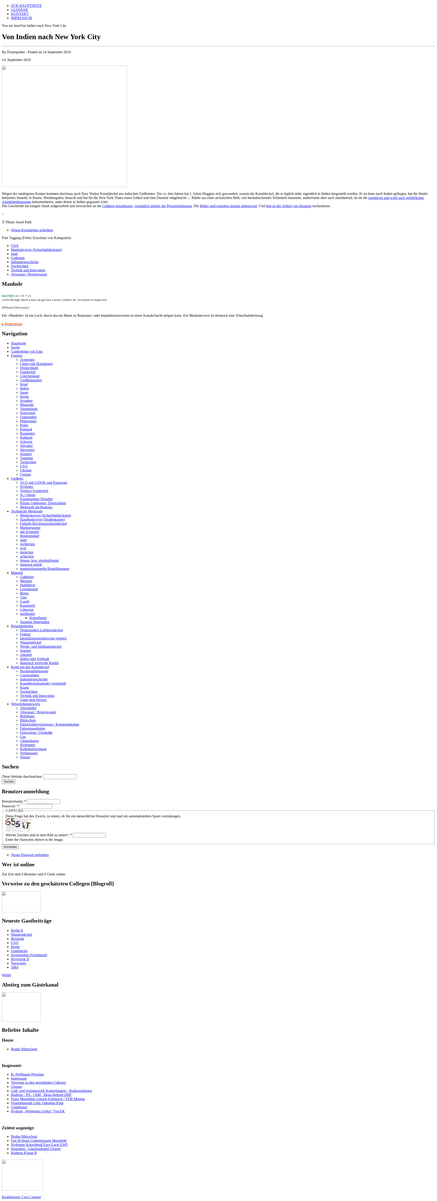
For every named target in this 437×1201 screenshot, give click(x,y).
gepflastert (27, 614)
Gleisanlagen (29, 741)
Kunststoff (27, 605)
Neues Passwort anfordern (30, 855)
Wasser (25, 757)
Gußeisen (18, 258)
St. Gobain (28, 495)
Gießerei (17, 478)
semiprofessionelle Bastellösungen (44, 569)
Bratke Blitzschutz (24, 1049)
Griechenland (29, 376)
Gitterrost (26, 610)
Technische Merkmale (27, 511)
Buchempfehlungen (34, 671)
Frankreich (28, 372)
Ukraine (26, 470)
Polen (24, 425)
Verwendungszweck (25, 704)
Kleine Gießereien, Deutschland (43, 503)
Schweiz (26, 442)
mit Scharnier (29, 532)
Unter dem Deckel (33, 700)
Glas (23, 597)
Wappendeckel (30, 642)
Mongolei (27, 405)
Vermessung (29, 753)
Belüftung (27, 716)
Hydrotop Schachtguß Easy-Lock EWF (39, 1145)
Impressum (19, 1078)
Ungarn (25, 474)
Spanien (26, 454)
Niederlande (29, 409)
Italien (24, 388)
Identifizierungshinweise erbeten (43, 638)
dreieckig (26, 552)
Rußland (26, 437)
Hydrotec (26, 487)
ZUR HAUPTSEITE (26, 6)
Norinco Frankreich (34, 491)
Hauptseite (18, 343)
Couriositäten (29, 675)
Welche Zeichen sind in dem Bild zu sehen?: (38, 835)
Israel (24, 384)
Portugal (26, 429)
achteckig (27, 556)
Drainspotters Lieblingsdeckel (41, 630)
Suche (15, 347)
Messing (26, 581)
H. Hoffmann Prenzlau (27, 1074)
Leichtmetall (29, 589)
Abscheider (28, 708)
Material (17, 573)
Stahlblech (27, 585)
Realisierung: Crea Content (21, 1197)
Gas (23, 737)
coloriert (26, 655)
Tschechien (28, 462)
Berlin (15, 947)
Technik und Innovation (28, 270)
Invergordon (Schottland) (29, 955)
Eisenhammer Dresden (36, 499)
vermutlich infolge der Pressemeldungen (163, 206)
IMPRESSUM (21, 18)
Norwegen (27, 413)
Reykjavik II (20, 959)
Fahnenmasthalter (32, 728)
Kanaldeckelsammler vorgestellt (43, 683)
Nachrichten (19, 266)
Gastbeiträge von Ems (27, 351)
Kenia (24, 396)
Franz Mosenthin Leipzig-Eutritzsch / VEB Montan (48, 1099)
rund (14, 254)
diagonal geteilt (31, 564)
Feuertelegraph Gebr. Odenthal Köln (37, 1103)
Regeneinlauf (29, 536)
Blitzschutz (28, 720)
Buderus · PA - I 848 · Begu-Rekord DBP (41, 1095)
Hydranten (27, 745)
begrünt (25, 651)
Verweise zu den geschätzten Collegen (38, 1082)
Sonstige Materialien (34, 622)
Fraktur (25, 634)
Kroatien (26, 401)
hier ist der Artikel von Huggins (288, 206)
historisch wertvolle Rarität (39, 663)
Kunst (24, 687)
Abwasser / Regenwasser (29, 274)
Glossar (16, 1087)
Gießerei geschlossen (117, 206)
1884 (14, 967)
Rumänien (27, 433)
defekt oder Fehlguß (34, 659)
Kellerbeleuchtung (33, 749)
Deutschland (29, 368)
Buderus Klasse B (24, 1153)
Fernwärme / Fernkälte (36, 732)
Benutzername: (14, 801)
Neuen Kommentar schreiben (32, 230)
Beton (24, 593)
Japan (24, 392)
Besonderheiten (22, 626)
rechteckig (27, 544)
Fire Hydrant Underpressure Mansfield (38, 1140)
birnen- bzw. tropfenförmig (39, 560)
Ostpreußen (28, 417)
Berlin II (17, 930)
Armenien (27, 360)
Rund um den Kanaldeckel (30, 667)
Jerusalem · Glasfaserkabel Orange (36, 1149)
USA (14, 245)
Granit (24, 601)
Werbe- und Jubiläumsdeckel (40, 646)
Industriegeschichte (24, 262)
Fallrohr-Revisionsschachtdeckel (43, 523)
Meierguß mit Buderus (36, 507)
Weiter (6, 975)
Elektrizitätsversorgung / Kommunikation (49, 724)
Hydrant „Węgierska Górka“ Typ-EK (38, 1111)
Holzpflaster (38, 618)
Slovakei (26, 446)
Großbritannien (31, 380)
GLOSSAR (19, 10)
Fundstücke (19, 951)
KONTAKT (20, 14)
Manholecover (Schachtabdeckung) (36, 250)
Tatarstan (26, 458)
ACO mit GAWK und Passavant (43, 482)
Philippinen (28, 421)
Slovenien (27, 450)
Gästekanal (19, 1107)
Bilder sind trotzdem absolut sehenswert (228, 206)
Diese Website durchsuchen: (22, 776)
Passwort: (10, 806)
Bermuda (17, 939)
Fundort (16, 355)
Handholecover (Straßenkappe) (42, 519)
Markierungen (30, 528)
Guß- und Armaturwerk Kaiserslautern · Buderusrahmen (51, 1091)
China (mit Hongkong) (36, 364)
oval (23, 548)
